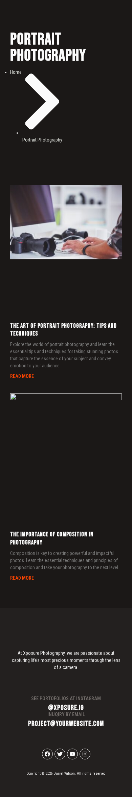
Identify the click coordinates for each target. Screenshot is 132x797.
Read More (22, 376)
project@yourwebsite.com (66, 723)
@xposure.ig (66, 708)
